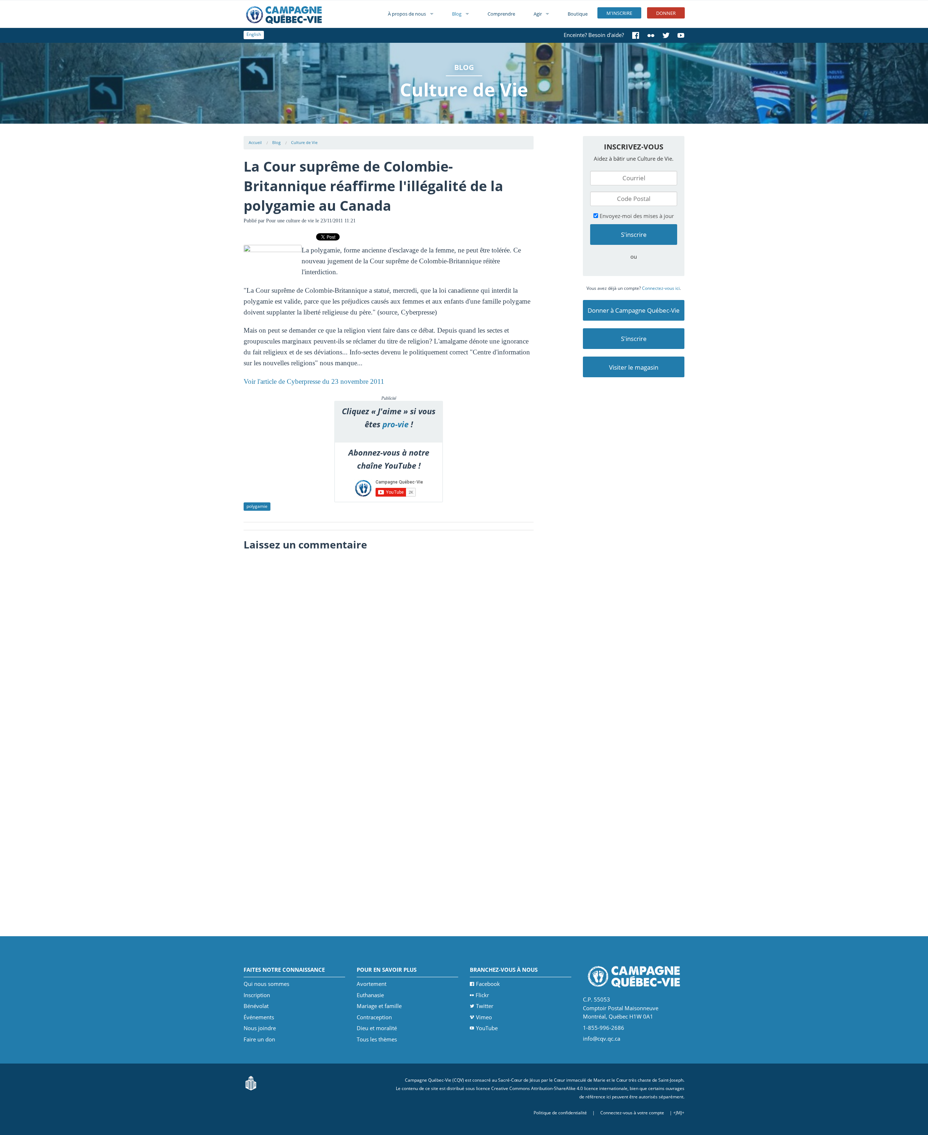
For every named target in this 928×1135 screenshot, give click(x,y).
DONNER (666, 13)
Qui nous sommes (266, 983)
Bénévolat (256, 1005)
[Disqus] (389, 645)
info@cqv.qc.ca (601, 1038)
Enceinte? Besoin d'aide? (594, 34)
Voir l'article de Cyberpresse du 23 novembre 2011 (314, 381)
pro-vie (395, 424)
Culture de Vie (304, 142)
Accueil (255, 142)
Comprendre (501, 14)
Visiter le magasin (633, 367)
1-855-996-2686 (603, 1027)
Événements (259, 1017)
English (253, 34)
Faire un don (259, 1039)
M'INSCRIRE (619, 13)
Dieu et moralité (377, 1028)
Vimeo (484, 1017)
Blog (456, 14)
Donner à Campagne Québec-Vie (634, 310)
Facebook (488, 983)
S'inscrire (634, 338)
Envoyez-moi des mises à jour (636, 215)
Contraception (374, 1017)
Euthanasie (370, 995)
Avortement (371, 983)
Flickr (482, 995)
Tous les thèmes (377, 1039)
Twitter (484, 1005)
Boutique (578, 14)
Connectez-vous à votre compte (632, 1112)
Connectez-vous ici (661, 288)
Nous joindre (260, 1028)
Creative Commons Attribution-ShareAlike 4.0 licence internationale (559, 1088)
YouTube (487, 1028)
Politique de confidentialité (560, 1112)
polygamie (257, 506)
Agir (538, 14)
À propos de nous (407, 14)
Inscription (257, 995)
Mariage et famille (379, 1005)
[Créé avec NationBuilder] (251, 1082)
